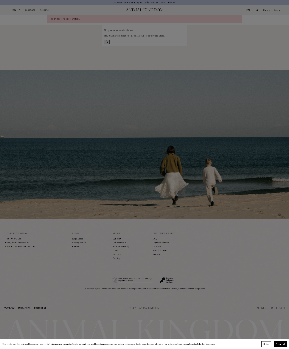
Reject (266, 344)
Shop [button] (14, 9)
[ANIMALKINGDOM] (144, 9)
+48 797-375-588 (13, 239)
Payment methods (161, 243)
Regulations (77, 239)
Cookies (75, 246)
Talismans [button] (30, 9)
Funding (116, 258)
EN (248, 10)
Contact (116, 250)
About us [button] (44, 9)
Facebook (9, 308)
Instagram (24, 308)
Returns (156, 254)
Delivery (157, 246)
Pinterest (40, 308)
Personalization (160, 250)
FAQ (155, 239)
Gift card (117, 254)
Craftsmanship (119, 243)
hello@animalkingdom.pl (17, 243)
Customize (210, 344)
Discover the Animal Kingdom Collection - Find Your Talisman (144, 2)
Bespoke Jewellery (121, 246)
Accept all (280, 344)
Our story (117, 239)
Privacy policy (79, 243)
